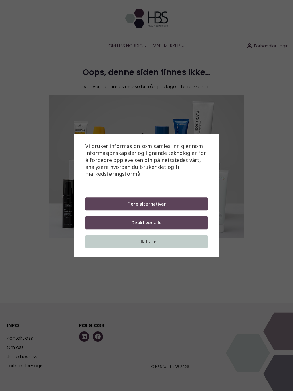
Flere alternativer (146, 204)
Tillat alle (146, 242)
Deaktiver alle (146, 223)
